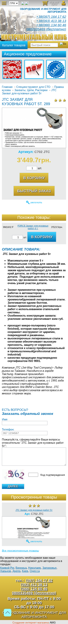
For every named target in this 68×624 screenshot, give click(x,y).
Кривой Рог (7, 567)
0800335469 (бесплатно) (46, 29)
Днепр (16, 571)
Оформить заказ (52, 4)
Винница (21, 567)
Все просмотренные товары (20, 550)
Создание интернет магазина (30, 622)
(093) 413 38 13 (34, 584)
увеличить (36, 202)
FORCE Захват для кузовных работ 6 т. (33, 227)
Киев (25, 571)
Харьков (5, 571)
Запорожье (49, 567)
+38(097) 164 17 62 (51, 17)
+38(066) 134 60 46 (51, 25)
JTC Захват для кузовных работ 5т (34, 510)
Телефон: (8, 429)
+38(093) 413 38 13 (51, 21)
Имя (4, 419)
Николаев (34, 567)
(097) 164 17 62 (39, 580)
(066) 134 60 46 (34, 589)
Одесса (35, 571)
